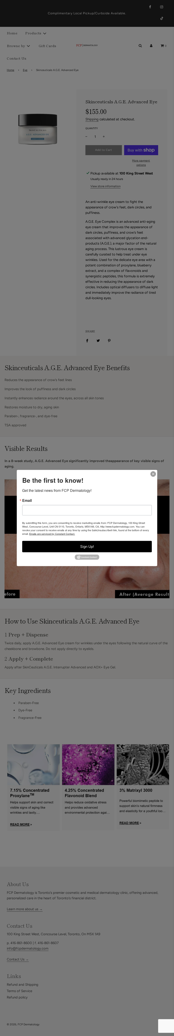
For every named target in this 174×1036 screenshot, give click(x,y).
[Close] (153, 474)
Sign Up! (87, 546)
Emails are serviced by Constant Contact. (52, 534)
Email (27, 500)
